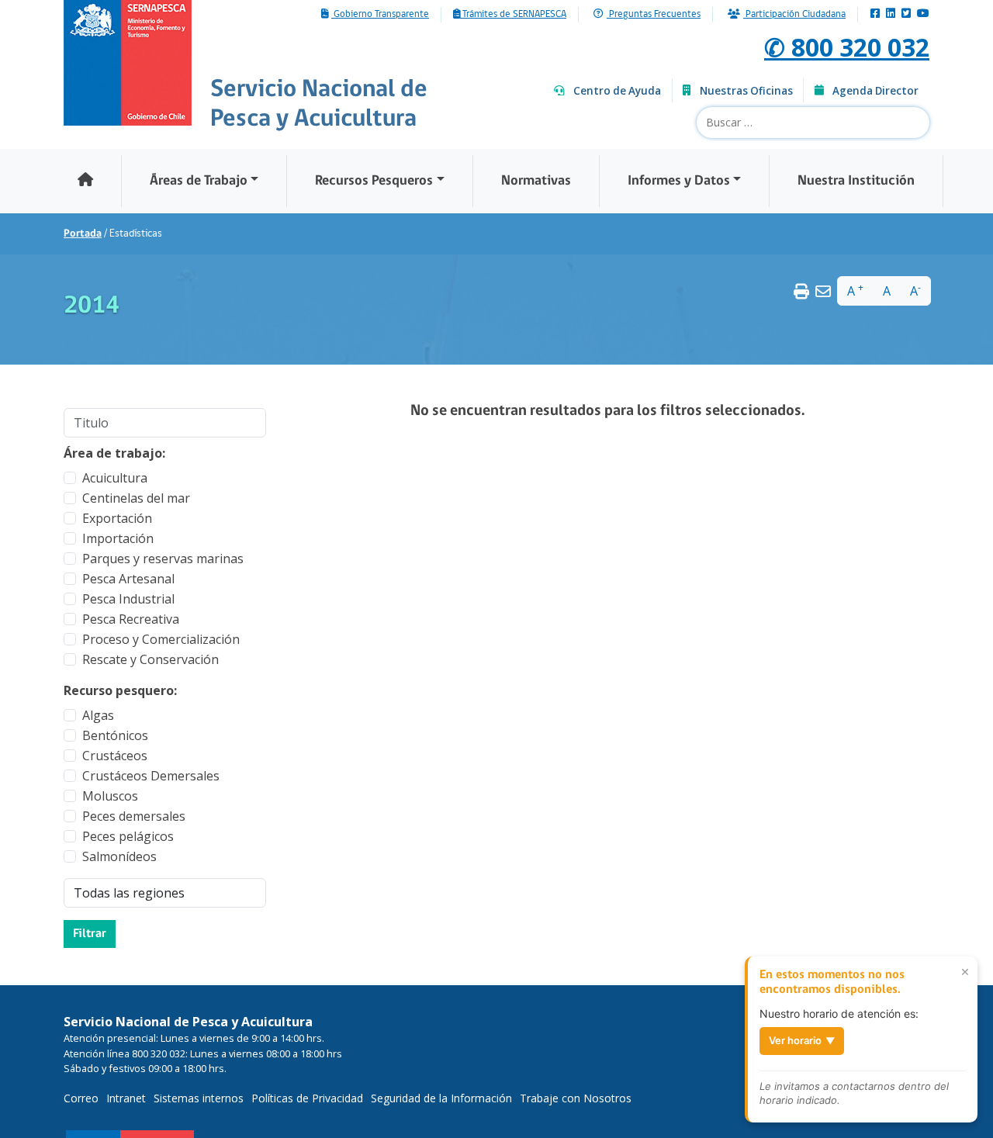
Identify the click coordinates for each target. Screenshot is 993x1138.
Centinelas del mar (136, 498)
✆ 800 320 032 (846, 47)
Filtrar (89, 934)
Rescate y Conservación (150, 659)
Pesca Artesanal (128, 578)
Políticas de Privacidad (307, 1098)
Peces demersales (133, 816)
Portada (83, 234)
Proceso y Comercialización (161, 639)
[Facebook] (875, 14)
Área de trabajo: (114, 453)
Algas (98, 715)
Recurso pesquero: (120, 690)
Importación (118, 538)
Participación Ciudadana (794, 14)
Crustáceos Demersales (151, 775)
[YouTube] (923, 14)
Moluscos (110, 795)
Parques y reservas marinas (163, 558)
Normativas (536, 181)
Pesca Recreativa (130, 619)
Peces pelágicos (128, 836)
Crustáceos (114, 755)
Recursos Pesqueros (374, 181)
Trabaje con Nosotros (575, 1098)
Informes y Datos (679, 181)
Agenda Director (875, 91)
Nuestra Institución (856, 181)
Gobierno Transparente (380, 14)
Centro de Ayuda (617, 91)
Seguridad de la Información (441, 1098)
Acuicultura (114, 477)
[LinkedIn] (890, 14)
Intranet (126, 1098)
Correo (81, 1098)
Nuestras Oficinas (746, 91)
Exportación (117, 518)
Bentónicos (115, 735)
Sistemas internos (199, 1098)
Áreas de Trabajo (198, 181)
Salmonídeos (119, 856)
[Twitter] (906, 14)
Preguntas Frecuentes (654, 14)
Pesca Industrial (128, 598)
